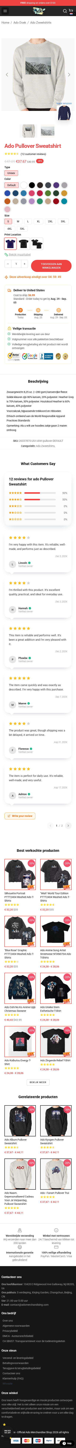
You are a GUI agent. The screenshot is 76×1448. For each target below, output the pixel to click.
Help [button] (69, 1443)
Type (7, 167)
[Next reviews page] (68, 825)
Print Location (12, 234)
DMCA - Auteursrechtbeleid (18, 1336)
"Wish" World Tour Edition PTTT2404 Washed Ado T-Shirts (55, 897)
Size (6, 215)
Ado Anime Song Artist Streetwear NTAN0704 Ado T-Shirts (55, 954)
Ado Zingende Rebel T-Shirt (55, 1060)
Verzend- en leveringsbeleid (18, 1358)
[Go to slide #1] (28, 131)
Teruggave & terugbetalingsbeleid (22, 1368)
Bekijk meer (38, 1082)
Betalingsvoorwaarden (16, 1363)
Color (7, 179)
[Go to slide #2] (47, 131)
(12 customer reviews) (33, 154)
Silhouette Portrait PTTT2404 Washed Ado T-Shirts (19, 897)
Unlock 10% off (7, 1432)
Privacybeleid (10, 1330)
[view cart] (71, 11)
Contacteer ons (11, 1373)
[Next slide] (69, 75)
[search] (65, 11)
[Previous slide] (7, 75)
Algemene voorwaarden (16, 1325)
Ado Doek (19, 22)
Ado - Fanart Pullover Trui (54, 1192)
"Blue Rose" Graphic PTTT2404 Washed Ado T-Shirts (19, 954)
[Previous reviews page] (50, 825)
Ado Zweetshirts (40, 22)
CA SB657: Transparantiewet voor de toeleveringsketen (34, 1341)
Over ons (8, 1320)
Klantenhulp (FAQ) (13, 1378)
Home (5, 22)
